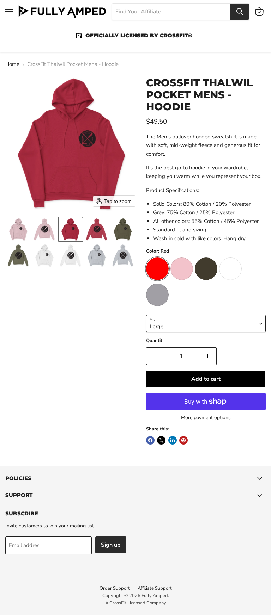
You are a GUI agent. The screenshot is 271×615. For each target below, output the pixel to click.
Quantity (155, 340)
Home (12, 64)
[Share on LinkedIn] (172, 440)
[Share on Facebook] (150, 440)
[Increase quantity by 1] (208, 356)
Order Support (115, 588)
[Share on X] (161, 440)
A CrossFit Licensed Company (135, 603)
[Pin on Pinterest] (183, 440)
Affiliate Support (155, 588)
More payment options (206, 418)
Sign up (111, 545)
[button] (18, 229)
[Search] (239, 12)
